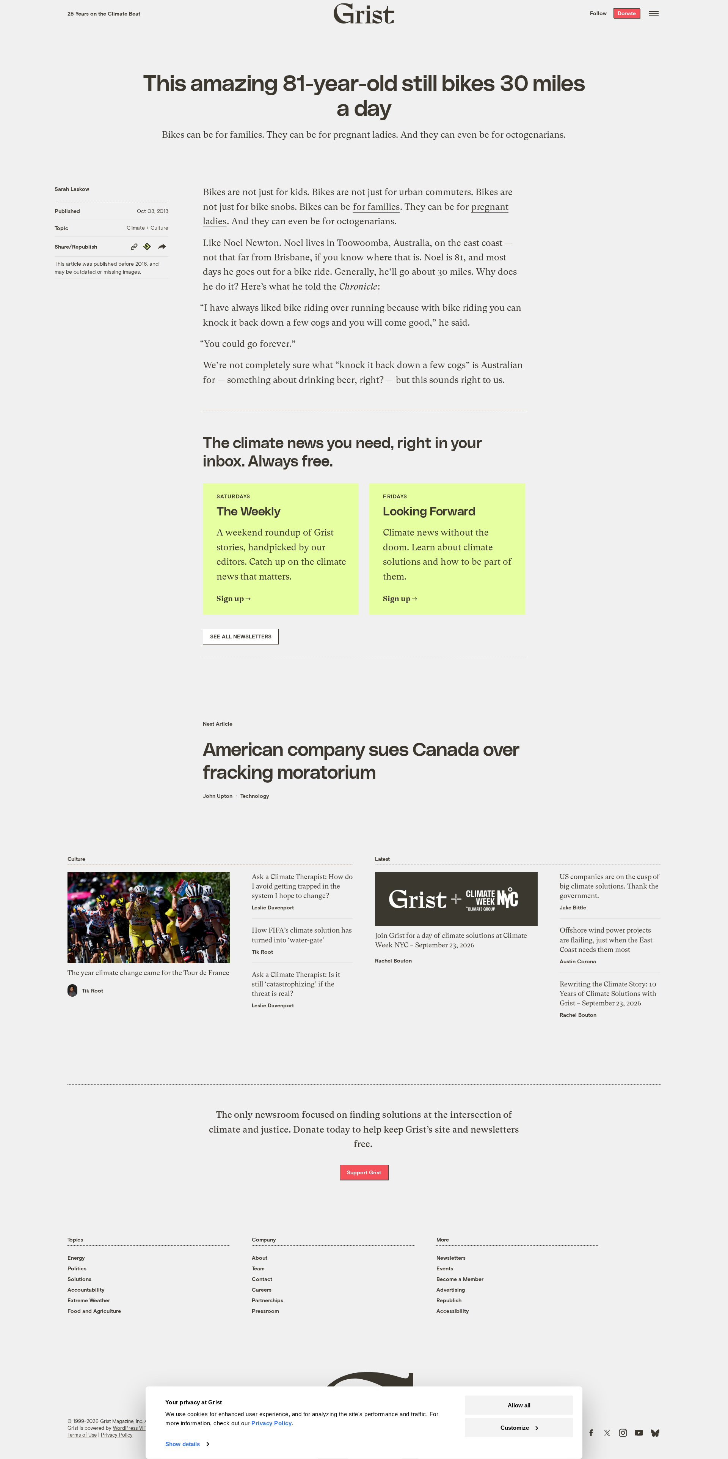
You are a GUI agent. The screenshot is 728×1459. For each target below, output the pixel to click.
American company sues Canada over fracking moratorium (361, 760)
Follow (598, 13)
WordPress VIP (129, 1428)
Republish (448, 1300)
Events (444, 1268)
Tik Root (92, 990)
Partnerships (267, 1300)
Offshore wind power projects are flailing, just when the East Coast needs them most (606, 939)
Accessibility (452, 1311)
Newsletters (451, 1257)
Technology (254, 796)
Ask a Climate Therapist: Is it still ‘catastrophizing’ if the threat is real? (296, 984)
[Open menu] (654, 13)
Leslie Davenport (273, 907)
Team (258, 1268)
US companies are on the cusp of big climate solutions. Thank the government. (609, 886)
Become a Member (459, 1279)
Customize (514, 1427)
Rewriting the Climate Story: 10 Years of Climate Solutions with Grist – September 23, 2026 (608, 993)
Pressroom (265, 1311)
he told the (334, 286)
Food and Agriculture (94, 1311)
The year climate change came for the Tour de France (148, 973)
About (259, 1257)
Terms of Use (82, 1435)
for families (376, 207)
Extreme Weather (88, 1300)
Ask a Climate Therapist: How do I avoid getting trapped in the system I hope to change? (302, 886)
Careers (261, 1289)
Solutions (79, 1279)
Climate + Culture (147, 227)
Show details (182, 1444)
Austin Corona (578, 961)
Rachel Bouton (393, 960)
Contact (262, 1279)
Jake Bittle (573, 907)
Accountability (86, 1289)
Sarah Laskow (72, 189)
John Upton (217, 796)
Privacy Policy (117, 1435)
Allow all (519, 1405)
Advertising (450, 1289)
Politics (76, 1268)
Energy (76, 1257)
